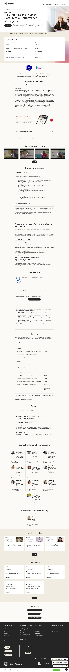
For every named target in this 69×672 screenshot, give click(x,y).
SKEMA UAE (37, 637)
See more (34, 161)
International (6, 633)
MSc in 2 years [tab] (18, 342)
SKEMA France (38, 633)
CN (64, 1)
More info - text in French (42, 76)
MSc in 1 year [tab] (26, 342)
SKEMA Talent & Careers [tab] (30, 410)
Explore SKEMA (7, 628)
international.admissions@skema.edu (23, 325)
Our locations (38, 625)
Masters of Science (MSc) (20, 9)
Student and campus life (9, 637)
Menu (62, 4)
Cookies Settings (48, 669)
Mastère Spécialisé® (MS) (25, 634)
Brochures (9, 651)
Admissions (26, 33)
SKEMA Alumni (54, 628)
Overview (16, 33)
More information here (39, 277)
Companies (56, 4)
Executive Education (24, 636)
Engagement (6, 639)
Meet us (46, 33)
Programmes (49, 4)
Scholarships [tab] (33, 342)
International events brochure (34, 610)
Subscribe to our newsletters (34, 617)
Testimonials (41, 33)
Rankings (6, 631)
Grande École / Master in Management (24, 630)
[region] (34, 670)
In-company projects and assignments (26, 138)
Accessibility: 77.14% (42, 658)
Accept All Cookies (57, 669)
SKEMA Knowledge (54, 629)
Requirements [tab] (26, 290)
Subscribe (28, 652)
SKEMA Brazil (37, 628)
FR (61, 1)
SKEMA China (38, 631)
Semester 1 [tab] (18, 172)
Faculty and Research (8, 629)
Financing (31, 33)
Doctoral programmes (24, 637)
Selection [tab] (33, 290)
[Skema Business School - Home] (9, 4)
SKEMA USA (37, 639)
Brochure (9, 25)
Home (5, 9)
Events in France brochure (34, 613)
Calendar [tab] (18, 290)
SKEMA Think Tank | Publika (56, 631)
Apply (8, 647)
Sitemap (48, 658)
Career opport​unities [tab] (20, 410)
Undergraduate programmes (25, 628)
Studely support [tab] (41, 342)
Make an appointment (19, 25)
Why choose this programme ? (24, 131)
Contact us (40, 25)
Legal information (33, 658)
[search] (43, 4)
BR (62, 1)
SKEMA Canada (38, 629)
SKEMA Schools (23, 639)
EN (59, 1)
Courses (21, 33)
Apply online (30, 25)
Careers (36, 33)
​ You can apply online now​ (34, 299)
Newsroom (6, 640)
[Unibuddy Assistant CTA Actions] (59, 661)
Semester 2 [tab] (26, 172)
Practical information (9, 33)
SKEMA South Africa (39, 635)
